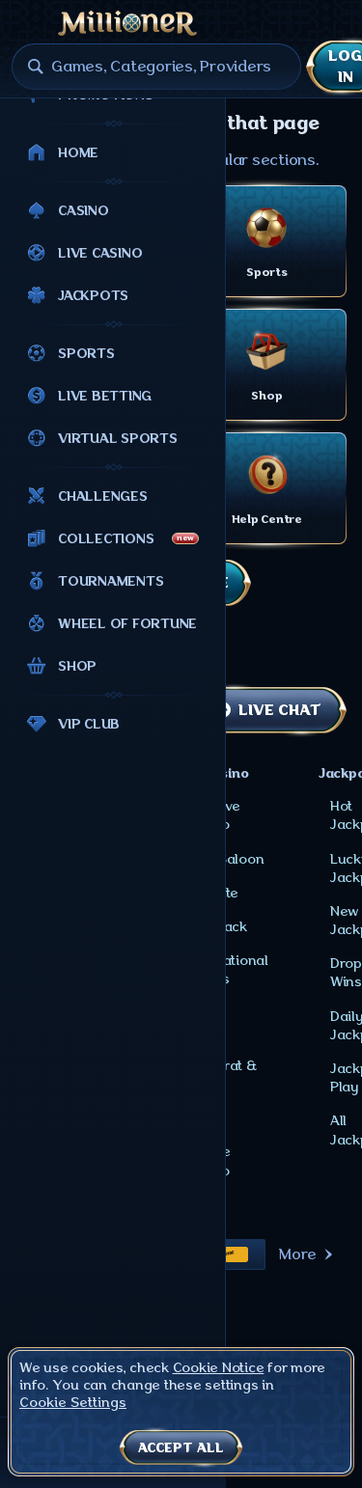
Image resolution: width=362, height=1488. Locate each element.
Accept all (181, 1447)
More (298, 1254)
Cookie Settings (72, 1402)
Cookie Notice (219, 1367)
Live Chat (278, 710)
